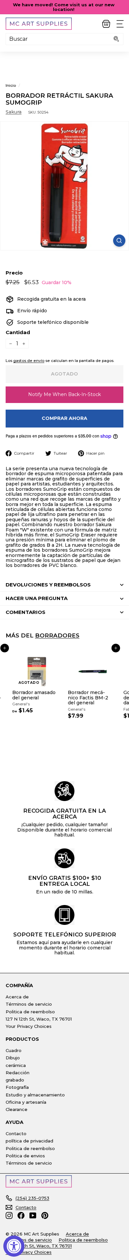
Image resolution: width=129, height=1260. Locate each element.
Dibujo (13, 1057)
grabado (15, 1080)
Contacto (16, 1133)
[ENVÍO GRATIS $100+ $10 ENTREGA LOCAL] (64, 858)
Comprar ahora (64, 418)
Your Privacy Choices (29, 1026)
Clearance (16, 1109)
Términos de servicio (29, 1004)
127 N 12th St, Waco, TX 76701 (39, 1019)
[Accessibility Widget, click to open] (13, 1246)
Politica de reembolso (30, 1011)
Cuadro (14, 1050)
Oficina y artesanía (26, 1102)
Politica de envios (25, 1155)
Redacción (17, 1072)
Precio (14, 273)
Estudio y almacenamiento (35, 1094)
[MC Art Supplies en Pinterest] (44, 1215)
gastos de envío (28, 360)
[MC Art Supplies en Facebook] (21, 1215)
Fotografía (17, 1087)
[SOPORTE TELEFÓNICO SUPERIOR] (64, 915)
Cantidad (18, 332)
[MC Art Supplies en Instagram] (9, 1215)
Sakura (14, 112)
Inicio (11, 85)
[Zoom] (119, 240)
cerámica (16, 1065)
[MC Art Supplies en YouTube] (32, 1215)
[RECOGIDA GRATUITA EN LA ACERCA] (64, 791)
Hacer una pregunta (36, 598)
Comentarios (25, 612)
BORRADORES (57, 635)
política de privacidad (29, 1140)
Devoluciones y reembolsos (48, 584)
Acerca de (17, 996)
